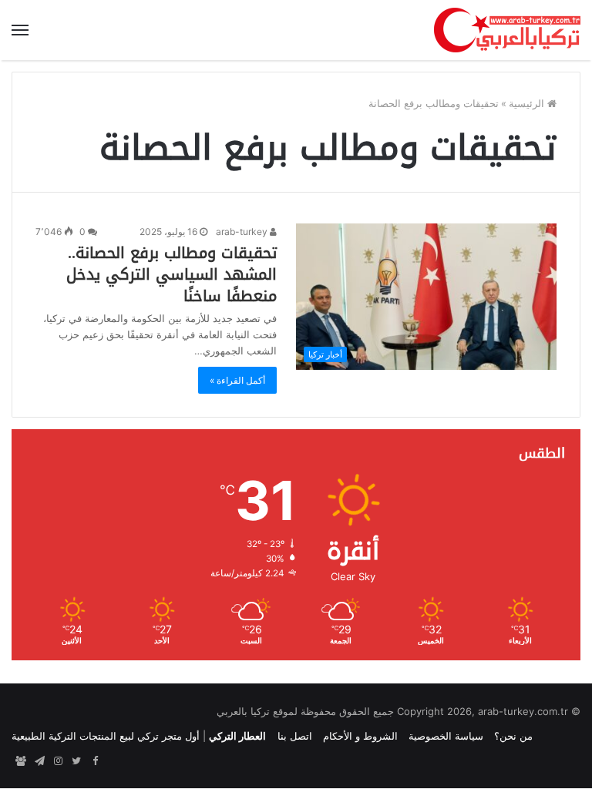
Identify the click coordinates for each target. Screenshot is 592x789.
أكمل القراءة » (237, 380)
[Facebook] (95, 761)
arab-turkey (243, 231)
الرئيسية (528, 103)
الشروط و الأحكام (360, 736)
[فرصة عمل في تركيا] (21, 761)
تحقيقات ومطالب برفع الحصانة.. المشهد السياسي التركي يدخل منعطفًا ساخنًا (171, 274)
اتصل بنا (295, 736)
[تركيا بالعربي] (507, 30)
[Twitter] (76, 761)
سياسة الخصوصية (446, 736)
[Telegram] (39, 761)
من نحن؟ (513, 736)
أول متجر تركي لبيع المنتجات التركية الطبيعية (106, 736)
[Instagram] (58, 761)
